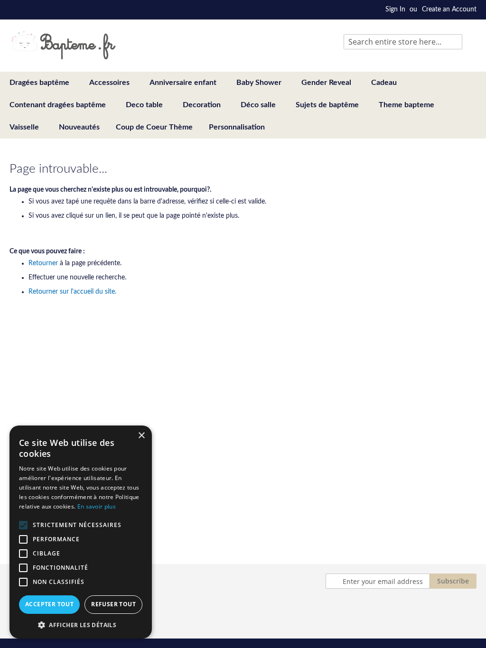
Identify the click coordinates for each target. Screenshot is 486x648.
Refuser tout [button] (113, 604)
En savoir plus (96, 506)
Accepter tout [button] (49, 604)
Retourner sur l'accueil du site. (72, 291)
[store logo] (63, 45)
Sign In (395, 9)
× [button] (141, 435)
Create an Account (449, 9)
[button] (80, 624)
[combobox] (403, 41)
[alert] (80, 532)
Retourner (43, 263)
